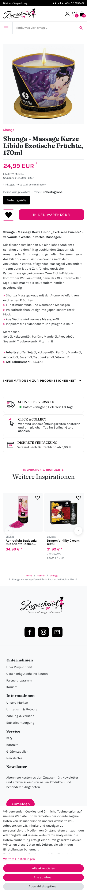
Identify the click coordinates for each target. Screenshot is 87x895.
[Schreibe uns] (57, 632)
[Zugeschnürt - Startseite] (19, 14)
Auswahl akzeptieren (43, 886)
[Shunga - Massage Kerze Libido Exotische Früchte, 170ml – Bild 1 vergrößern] (43, 84)
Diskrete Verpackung (37, 443)
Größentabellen (17, 751)
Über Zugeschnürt (19, 667)
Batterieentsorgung (20, 723)
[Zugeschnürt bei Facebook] (29, 632)
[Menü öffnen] (6, 28)
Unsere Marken (17, 702)
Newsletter (14, 758)
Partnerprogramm (19, 680)
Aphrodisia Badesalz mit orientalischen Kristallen (21, 542)
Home (29, 575)
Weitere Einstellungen (19, 859)
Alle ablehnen (43, 877)
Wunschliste (8, 215)
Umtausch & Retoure (21, 709)
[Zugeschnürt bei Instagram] (43, 632)
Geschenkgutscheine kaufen (27, 674)
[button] (67, 14)
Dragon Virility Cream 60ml (63, 542)
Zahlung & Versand (20, 716)
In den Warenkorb (51, 215)
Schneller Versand (36, 402)
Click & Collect (32, 419)
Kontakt (12, 745)
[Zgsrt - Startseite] (43, 605)
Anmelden (20, 804)
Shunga (8, 130)
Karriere (11, 687)
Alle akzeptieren (43, 868)
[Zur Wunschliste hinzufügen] (37, 498)
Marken (41, 575)
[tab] (43, 381)
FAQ (9, 738)
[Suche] (81, 28)
